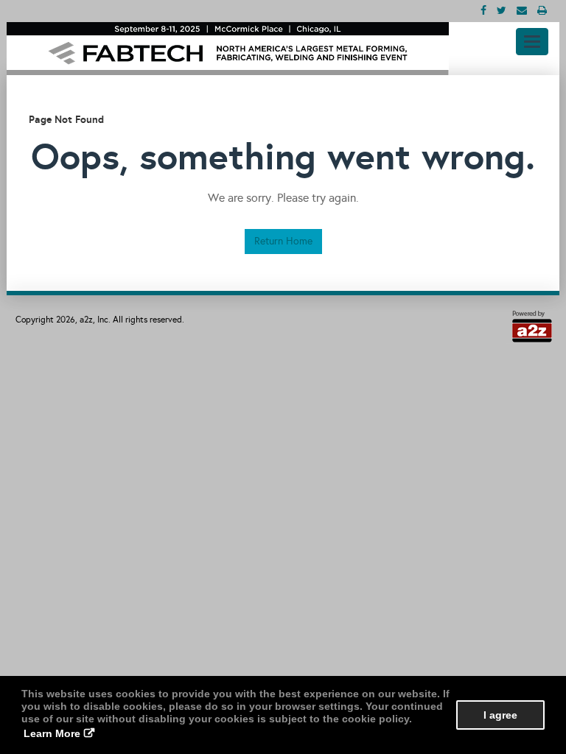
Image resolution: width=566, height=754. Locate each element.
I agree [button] (500, 715)
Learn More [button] (52, 733)
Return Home (283, 241)
